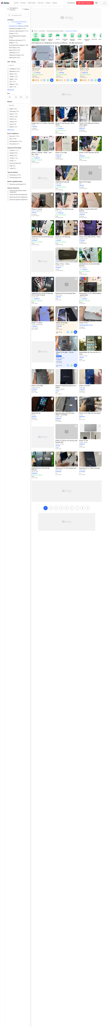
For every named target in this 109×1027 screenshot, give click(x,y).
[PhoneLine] (51, 80)
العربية (104, 3)
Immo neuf (23, 3)
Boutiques (48, 3)
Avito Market (42, 31)
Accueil (35, 31)
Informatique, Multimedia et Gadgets (19, 22)
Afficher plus (10, 89)
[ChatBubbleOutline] (44, 80)
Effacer (26, 9)
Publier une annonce (86, 3)
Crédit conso (41, 3)
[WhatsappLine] (48, 80)
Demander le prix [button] (87, 325)
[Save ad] (52, 47)
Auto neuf (16, 3)
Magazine (54, 3)
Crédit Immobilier (32, 3)
